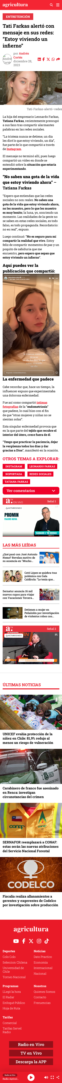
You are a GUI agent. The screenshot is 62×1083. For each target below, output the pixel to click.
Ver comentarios (21, 490)
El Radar (8, 997)
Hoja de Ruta (11, 1008)
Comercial (10, 1023)
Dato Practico (43, 957)
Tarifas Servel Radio (12, 1030)
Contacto (40, 997)
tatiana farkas (16, 481)
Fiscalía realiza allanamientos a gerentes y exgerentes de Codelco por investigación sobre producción (30, 900)
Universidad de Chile (13, 970)
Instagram (14, 149)
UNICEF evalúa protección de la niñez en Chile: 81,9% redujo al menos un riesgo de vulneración (28, 738)
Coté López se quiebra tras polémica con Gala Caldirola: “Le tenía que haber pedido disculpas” (40, 576)
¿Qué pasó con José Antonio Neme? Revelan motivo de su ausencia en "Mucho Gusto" (20, 558)
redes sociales (40, 474)
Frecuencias (42, 1003)
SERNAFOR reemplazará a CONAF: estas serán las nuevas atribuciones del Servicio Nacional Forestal (31, 846)
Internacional (43, 968)
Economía (41, 962)
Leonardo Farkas (42, 466)
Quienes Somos (44, 992)
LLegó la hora (12, 992)
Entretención (18, 17)
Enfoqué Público (14, 1003)
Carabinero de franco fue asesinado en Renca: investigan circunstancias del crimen (31, 792)
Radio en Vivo (31, 1044)
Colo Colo (9, 957)
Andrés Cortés (21, 55)
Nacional (40, 973)
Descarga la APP (31, 1061)
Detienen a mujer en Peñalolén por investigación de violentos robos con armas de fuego (41, 613)
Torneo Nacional (14, 977)
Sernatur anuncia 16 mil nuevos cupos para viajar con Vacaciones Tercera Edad (18, 594)
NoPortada (13, 474)
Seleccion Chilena (15, 962)
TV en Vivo (31, 1053)
